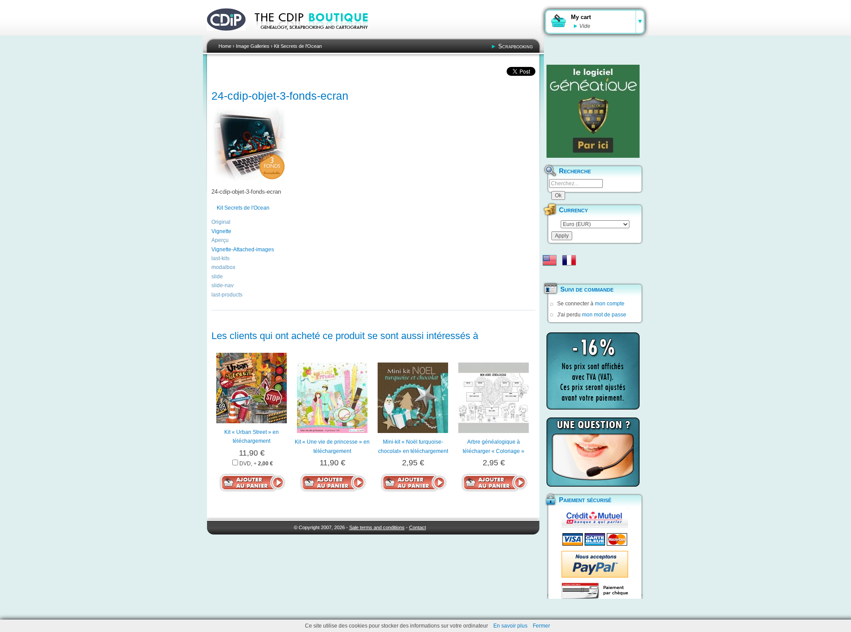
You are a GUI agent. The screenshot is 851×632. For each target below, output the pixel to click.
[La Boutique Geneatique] (593, 111)
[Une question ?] (593, 452)
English (550, 260)
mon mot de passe (604, 315)
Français (569, 260)
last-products (226, 295)
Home (225, 46)
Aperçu (220, 240)
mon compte (610, 303)
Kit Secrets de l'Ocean (298, 46)
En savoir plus (510, 626)
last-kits (220, 258)
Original (220, 222)
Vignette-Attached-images (242, 249)
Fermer (541, 626)
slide (217, 276)
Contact (417, 527)
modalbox (223, 267)
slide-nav (222, 285)
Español (550, 274)
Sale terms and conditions (377, 527)
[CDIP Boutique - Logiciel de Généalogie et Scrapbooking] (317, 35)
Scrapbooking (515, 46)
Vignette (221, 231)
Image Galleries (252, 46)
